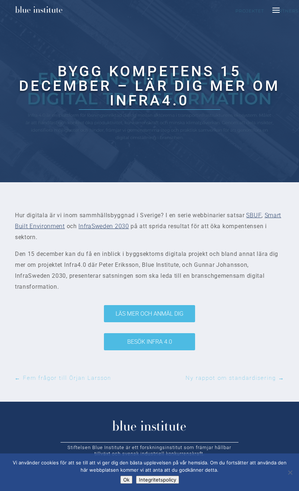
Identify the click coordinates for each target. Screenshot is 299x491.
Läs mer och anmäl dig (149, 313)
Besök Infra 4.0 (149, 341)
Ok (126, 480)
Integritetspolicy (157, 480)
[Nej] (290, 472)
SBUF (253, 215)
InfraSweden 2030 (103, 226)
